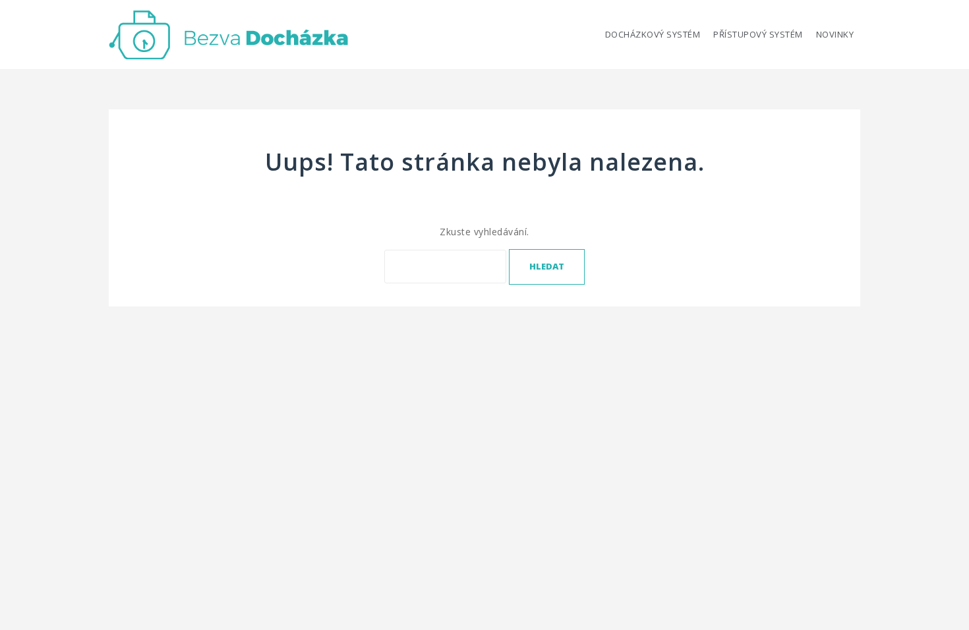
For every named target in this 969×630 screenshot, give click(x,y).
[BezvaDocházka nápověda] (229, 33)
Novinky (835, 34)
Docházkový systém (653, 34)
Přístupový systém (758, 34)
